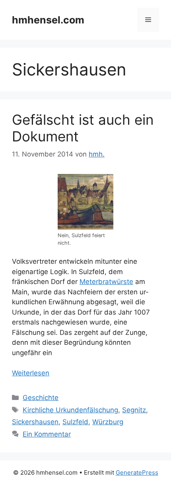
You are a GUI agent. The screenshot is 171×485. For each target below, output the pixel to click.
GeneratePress (137, 472)
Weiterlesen (30, 373)
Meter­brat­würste (106, 282)
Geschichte (40, 398)
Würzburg (107, 422)
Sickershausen (35, 422)
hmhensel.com (48, 20)
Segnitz (134, 410)
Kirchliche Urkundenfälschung (70, 410)
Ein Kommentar (47, 434)
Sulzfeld (75, 422)
